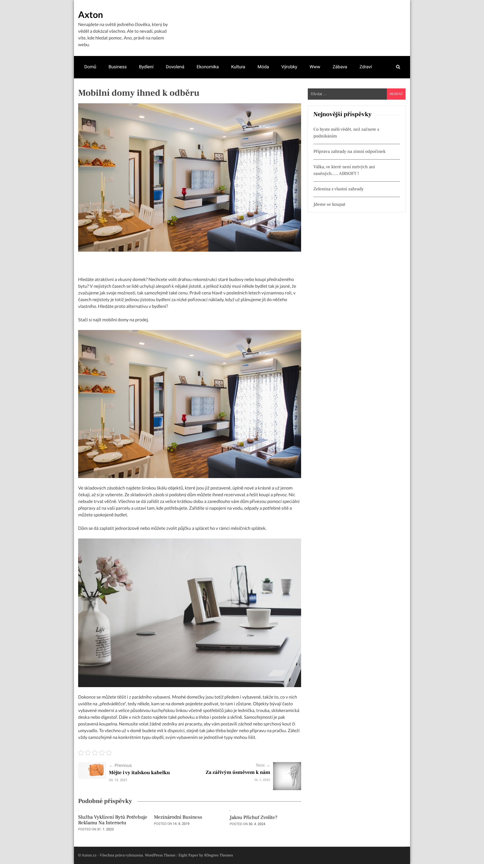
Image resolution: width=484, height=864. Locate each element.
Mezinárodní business (178, 817)
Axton (90, 14)
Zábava (339, 66)
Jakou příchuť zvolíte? (253, 818)
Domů (90, 66)
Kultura (238, 66)
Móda (263, 66)
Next (263, 765)
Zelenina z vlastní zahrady (338, 189)
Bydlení (146, 66)
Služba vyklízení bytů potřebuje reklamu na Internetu (112, 820)
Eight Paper (188, 855)
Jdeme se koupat (329, 204)
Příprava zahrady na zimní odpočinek (349, 151)
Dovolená (175, 66)
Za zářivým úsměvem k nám (238, 772)
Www (315, 66)
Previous (120, 765)
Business (117, 66)
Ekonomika (208, 66)
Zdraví (366, 66)
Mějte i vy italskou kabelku (139, 773)
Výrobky (289, 66)
